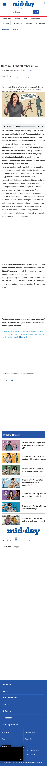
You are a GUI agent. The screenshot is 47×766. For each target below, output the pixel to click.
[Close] (23, 747)
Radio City (28, 739)
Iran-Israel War (17, 23)
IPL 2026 (6, 23)
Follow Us (24, 76)
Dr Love (15, 30)
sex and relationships (27, 373)
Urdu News (5, 739)
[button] (6, 5)
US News (29, 23)
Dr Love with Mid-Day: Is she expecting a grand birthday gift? (33, 445)
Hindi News (5, 732)
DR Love (6, 373)
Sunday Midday (10, 725)
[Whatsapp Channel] (17, 81)
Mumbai (17, 18)
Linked (14, 76)
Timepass (5, 30)
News (25, 18)
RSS (35, 754)
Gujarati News (30, 732)
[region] (23, 48)
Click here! (23, 337)
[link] (5, 746)
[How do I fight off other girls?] (11, 754)
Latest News (7, 18)
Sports (6, 704)
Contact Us (29, 754)
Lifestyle (7, 711)
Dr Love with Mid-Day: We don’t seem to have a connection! (32, 482)
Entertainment (35, 18)
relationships (15, 373)
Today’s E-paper (23, 8)
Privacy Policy (34, 750)
